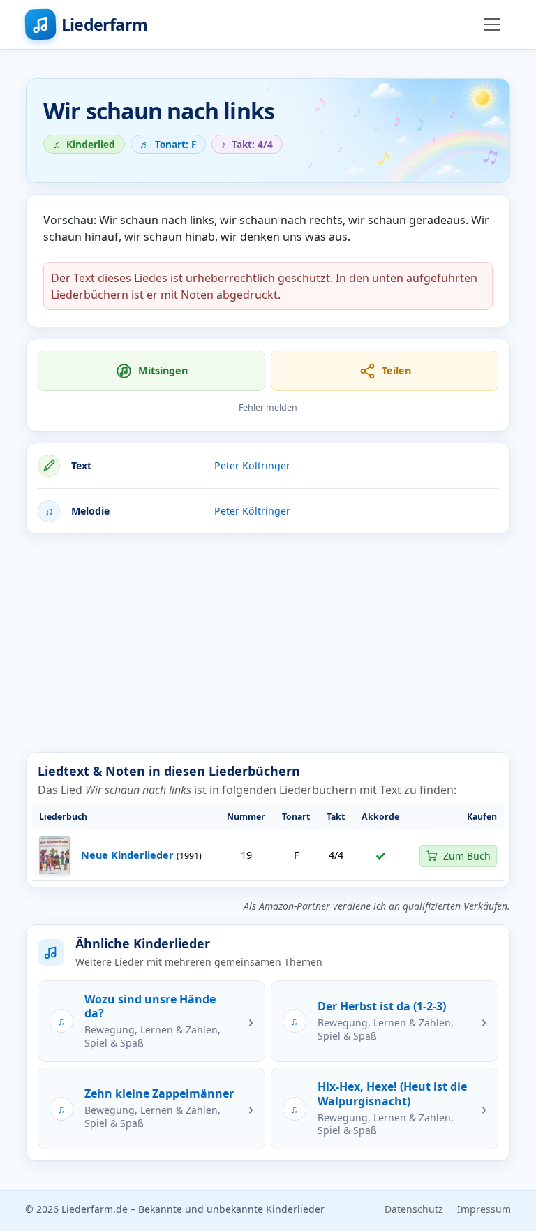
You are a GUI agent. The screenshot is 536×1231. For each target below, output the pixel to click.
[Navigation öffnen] (492, 24)
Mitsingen (163, 370)
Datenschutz (414, 1209)
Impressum (484, 1209)
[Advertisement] (268, 643)
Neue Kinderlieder (127, 855)
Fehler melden (268, 407)
